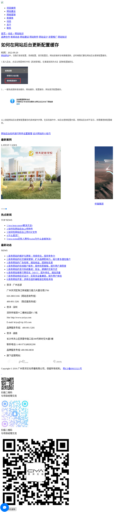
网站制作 (33, 37)
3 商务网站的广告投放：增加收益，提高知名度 (30, 262)
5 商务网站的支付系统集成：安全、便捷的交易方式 (32, 269)
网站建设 (11, 11)
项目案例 (11, 8)
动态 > (11, 33)
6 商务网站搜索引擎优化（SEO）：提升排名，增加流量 (33, 272)
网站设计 (43, 37)
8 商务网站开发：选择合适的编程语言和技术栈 (30, 279)
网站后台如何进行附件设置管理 (16, 133)
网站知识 (19, 33)
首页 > (4, 33)
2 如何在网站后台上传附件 (20, 229)
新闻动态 (15, 37)
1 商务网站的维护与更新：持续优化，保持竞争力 (31, 256)
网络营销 (11, 14)
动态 (9, 21)
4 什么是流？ (13, 235)
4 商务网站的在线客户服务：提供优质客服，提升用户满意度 (36, 266)
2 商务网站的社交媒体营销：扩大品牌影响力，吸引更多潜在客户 (39, 259)
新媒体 (10, 18)
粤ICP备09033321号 (72, 368)
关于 (9, 25)
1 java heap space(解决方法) (19, 225)
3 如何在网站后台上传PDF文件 (22, 232)
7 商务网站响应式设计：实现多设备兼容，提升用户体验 (34, 276)
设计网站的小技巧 (42, 133)
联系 (9, 28)
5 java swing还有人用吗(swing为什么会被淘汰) (29, 239)
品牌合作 (5, 37)
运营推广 (52, 37)
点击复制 (11, 509)
